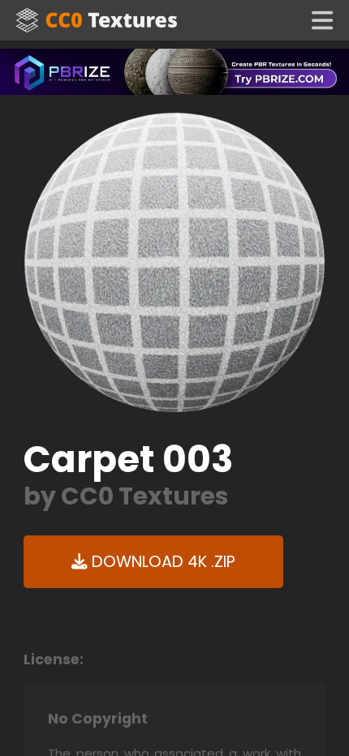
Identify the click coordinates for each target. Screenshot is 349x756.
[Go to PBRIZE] (174, 70)
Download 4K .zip (161, 562)
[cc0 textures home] (96, 20)
